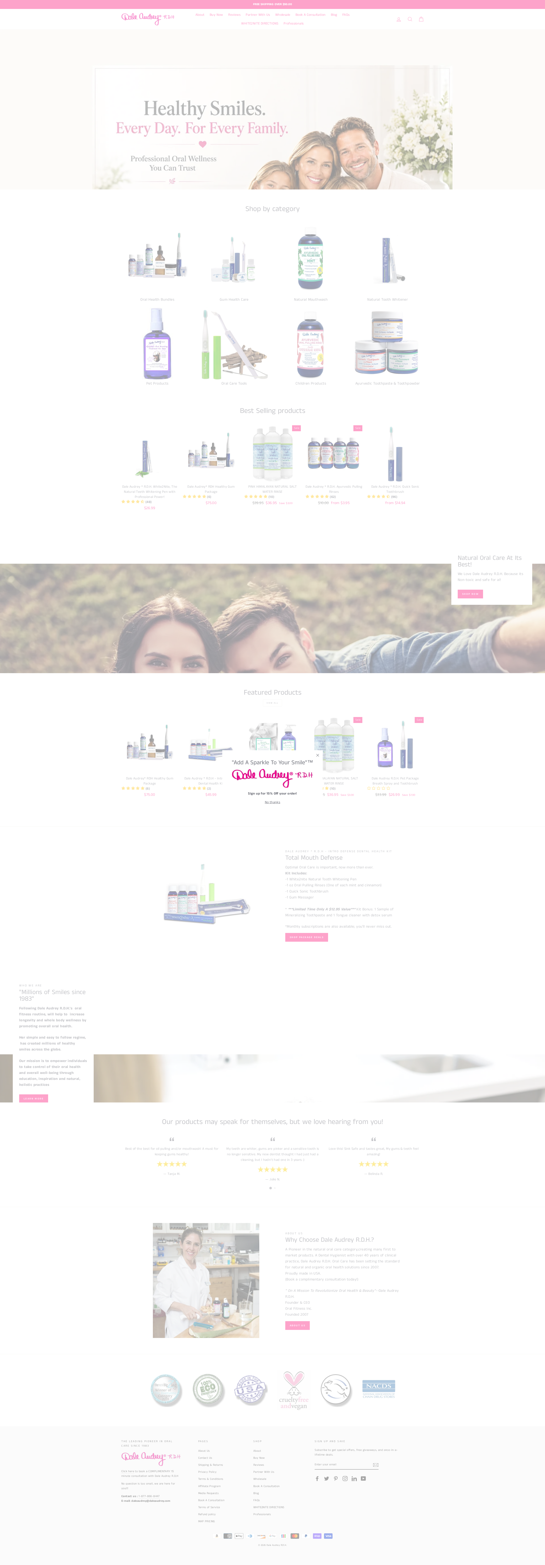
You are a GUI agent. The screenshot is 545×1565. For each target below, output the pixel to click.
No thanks (272, 802)
